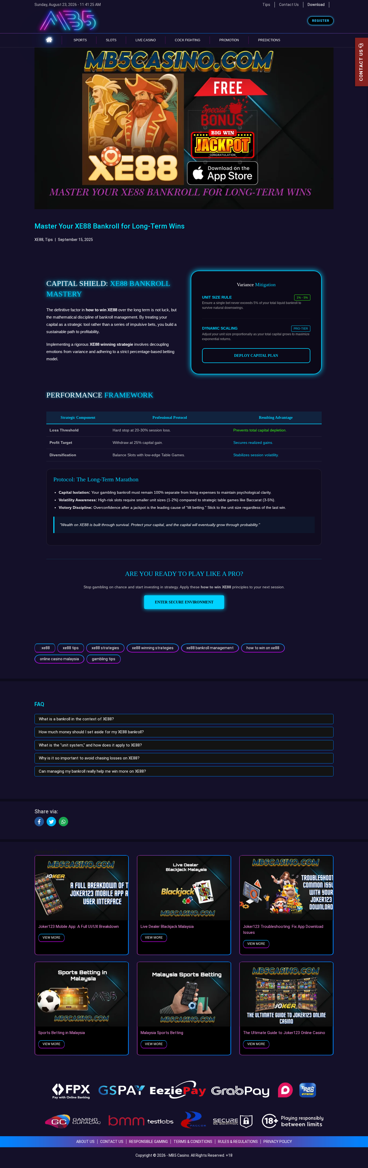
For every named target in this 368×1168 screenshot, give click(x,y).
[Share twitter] (51, 821)
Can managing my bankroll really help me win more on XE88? (92, 771)
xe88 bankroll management (210, 648)
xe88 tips (71, 648)
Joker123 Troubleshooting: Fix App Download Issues (283, 929)
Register (320, 21)
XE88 (38, 239)
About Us (85, 1141)
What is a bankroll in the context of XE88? (76, 719)
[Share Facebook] (39, 821)
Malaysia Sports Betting (162, 1032)
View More (51, 937)
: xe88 (45, 648)
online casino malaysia (59, 659)
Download (316, 4)
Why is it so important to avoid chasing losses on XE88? (89, 758)
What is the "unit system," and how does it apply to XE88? (90, 745)
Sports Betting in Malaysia (61, 1032)
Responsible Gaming (148, 1141)
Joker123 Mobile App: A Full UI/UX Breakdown (78, 926)
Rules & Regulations (238, 1141)
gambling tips (103, 659)
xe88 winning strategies (152, 648)
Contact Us (289, 4)
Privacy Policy (277, 1141)
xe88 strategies (105, 648)
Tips (49, 239)
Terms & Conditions (192, 1141)
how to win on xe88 (263, 648)
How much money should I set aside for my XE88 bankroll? (91, 732)
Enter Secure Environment (184, 602)
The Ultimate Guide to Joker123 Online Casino (284, 1032)
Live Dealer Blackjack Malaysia (167, 926)
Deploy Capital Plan (256, 356)
